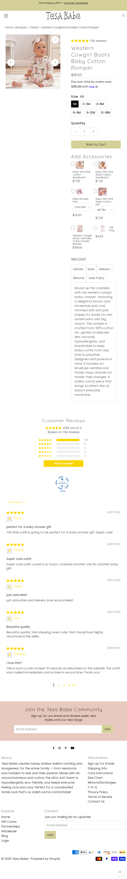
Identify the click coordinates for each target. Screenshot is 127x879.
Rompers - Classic (27, 27)
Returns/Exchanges (102, 782)
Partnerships (10, 826)
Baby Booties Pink (80, 200)
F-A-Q (92, 787)
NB (75, 104)
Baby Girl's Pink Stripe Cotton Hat (104, 201)
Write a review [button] (63, 463)
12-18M (105, 112)
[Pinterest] (66, 748)
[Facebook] (53, 748)
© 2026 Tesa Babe (14, 859)
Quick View (80, 167)
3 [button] (64, 685)
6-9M (77, 112)
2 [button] (59, 685)
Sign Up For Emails (101, 763)
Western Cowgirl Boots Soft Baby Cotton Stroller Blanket (82, 240)
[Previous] (11, 62)
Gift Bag (111, 229)
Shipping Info (97, 768)
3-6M (100, 104)
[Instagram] (59, 748)
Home (9, 27)
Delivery (104, 269)
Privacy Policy (98, 792)
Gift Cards (9, 822)
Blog (4, 836)
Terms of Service (100, 797)
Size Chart (78, 259)
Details (78, 269)
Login (5, 841)
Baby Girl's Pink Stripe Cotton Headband (104, 174)
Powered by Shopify (45, 859)
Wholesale (9, 831)
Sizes (90, 269)
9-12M (90, 112)
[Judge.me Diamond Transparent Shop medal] (62, 483)
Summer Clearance (76, 3)
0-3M (86, 104)
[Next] (55, 62)
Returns (78, 278)
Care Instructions (100, 773)
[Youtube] (72, 748)
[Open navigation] (6, 16)
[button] (80, 41)
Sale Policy (96, 278)
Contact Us (96, 801)
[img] (15, 513)
